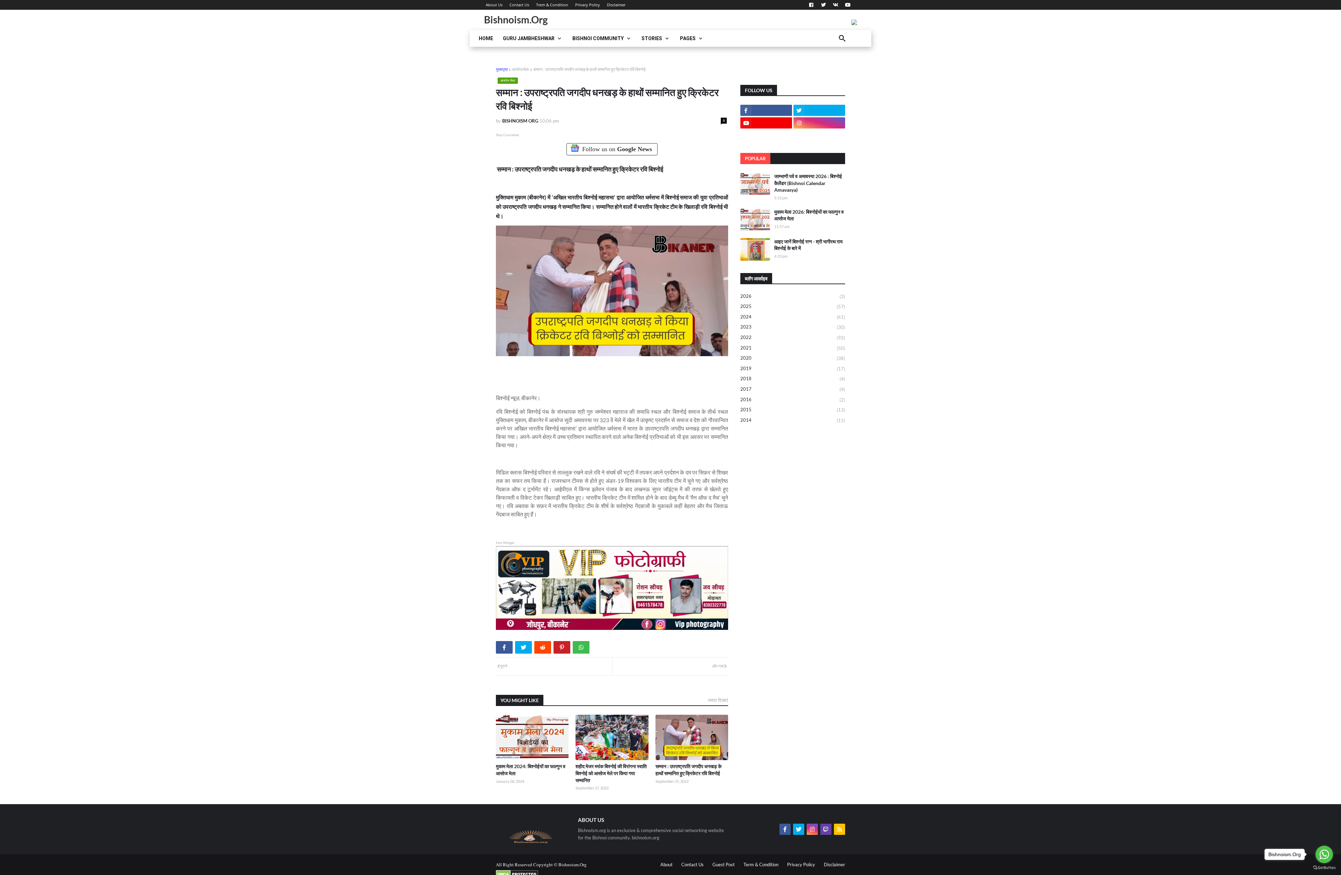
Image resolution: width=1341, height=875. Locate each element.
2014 (792, 420)
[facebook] (811, 5)
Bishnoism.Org (516, 19)
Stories (652, 38)
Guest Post (723, 864)
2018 (792, 379)
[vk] (836, 5)
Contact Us (519, 4)
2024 (792, 317)
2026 (792, 296)
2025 (792, 306)
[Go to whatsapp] (1324, 854)
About (666, 864)
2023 (792, 327)
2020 (792, 358)
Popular (755, 158)
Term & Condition (760, 864)
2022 (792, 337)
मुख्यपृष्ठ (502, 69)
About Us (494, 4)
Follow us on (617, 149)
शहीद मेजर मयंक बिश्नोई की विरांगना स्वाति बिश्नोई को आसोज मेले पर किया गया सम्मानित (611, 773)
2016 (792, 400)
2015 (792, 410)
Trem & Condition (552, 4)
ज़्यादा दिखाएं (718, 700)
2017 (792, 389)
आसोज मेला (520, 69)
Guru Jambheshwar (529, 38)
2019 (792, 369)
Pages (688, 38)
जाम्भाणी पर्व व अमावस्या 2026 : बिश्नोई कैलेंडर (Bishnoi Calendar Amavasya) (808, 183)
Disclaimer (616, 4)
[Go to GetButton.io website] (1324, 868)
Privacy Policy (587, 4)
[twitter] (823, 5)
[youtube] (847, 5)
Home (486, 38)
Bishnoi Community (598, 38)
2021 (792, 348)
